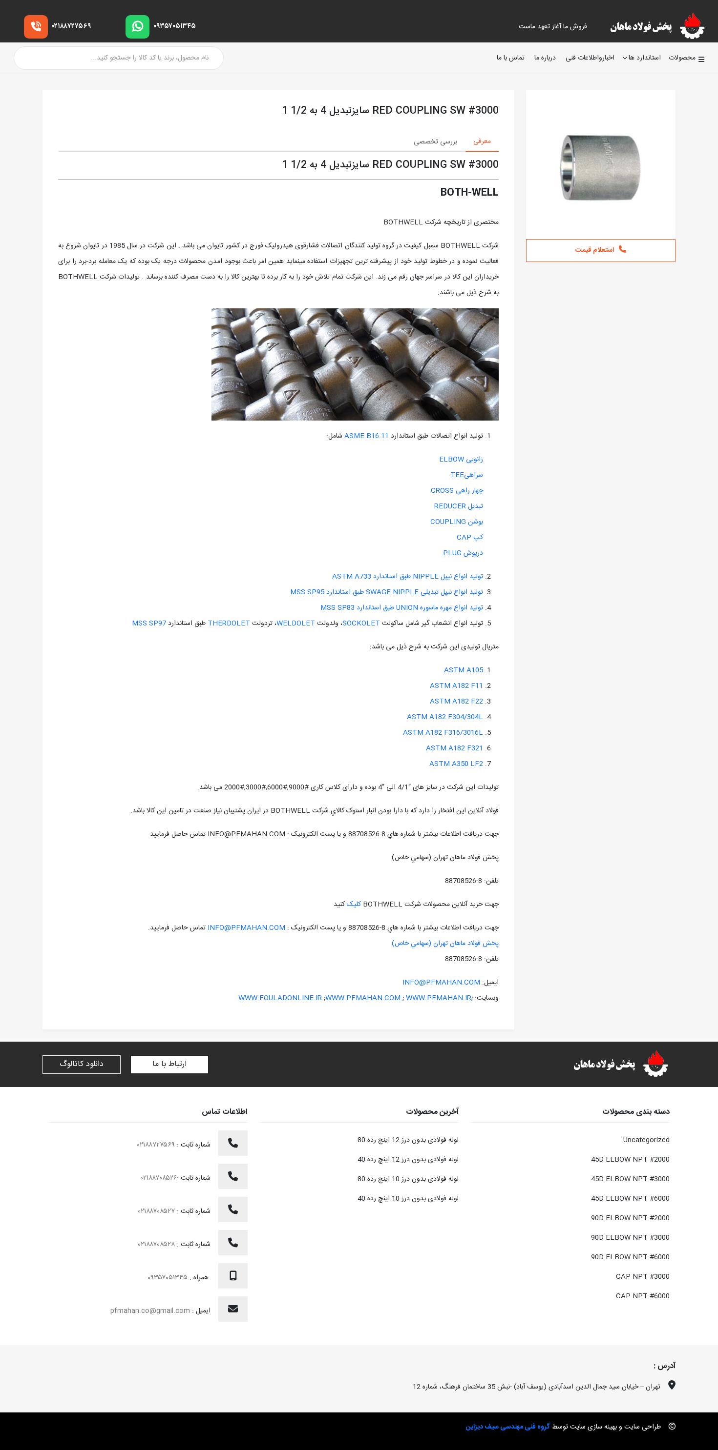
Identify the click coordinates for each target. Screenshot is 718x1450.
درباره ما (545, 58)
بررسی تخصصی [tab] (435, 142)
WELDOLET (295, 623)
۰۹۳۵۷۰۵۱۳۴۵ (174, 26)
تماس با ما (511, 58)
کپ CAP (470, 538)
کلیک (353, 904)
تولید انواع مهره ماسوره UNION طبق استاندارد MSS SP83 (401, 608)
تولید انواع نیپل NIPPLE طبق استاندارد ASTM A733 (407, 577)
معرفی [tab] (482, 141)
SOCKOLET (361, 623)
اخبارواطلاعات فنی (590, 58)
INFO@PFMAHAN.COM (246, 928)
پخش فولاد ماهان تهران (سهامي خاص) (445, 943)
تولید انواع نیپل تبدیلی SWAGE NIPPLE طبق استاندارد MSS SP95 (386, 592)
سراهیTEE (466, 475)
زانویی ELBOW (461, 459)
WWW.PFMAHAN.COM (363, 998)
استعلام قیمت (594, 250)
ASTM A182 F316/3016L (443, 733)
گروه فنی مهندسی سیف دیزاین (508, 1427)
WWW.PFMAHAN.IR (438, 998)
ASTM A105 (463, 670)
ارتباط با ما (169, 1064)
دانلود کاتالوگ (82, 1064)
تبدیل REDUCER (458, 506)
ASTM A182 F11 (456, 686)
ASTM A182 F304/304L (445, 717)
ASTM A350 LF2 (456, 764)
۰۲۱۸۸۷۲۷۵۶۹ (71, 26)
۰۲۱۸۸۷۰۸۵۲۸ (157, 1244)
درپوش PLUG (463, 553)
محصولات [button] (682, 58)
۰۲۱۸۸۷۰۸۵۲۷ (157, 1211)
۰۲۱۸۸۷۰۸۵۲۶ (159, 1178)
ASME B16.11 (366, 436)
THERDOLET (228, 623)
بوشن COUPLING (456, 522)
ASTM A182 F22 (456, 701)
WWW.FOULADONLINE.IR (280, 998)
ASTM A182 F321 (454, 748)
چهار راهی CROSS (457, 491)
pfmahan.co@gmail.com (150, 1311)
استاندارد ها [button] (645, 58)
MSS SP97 (149, 623)
